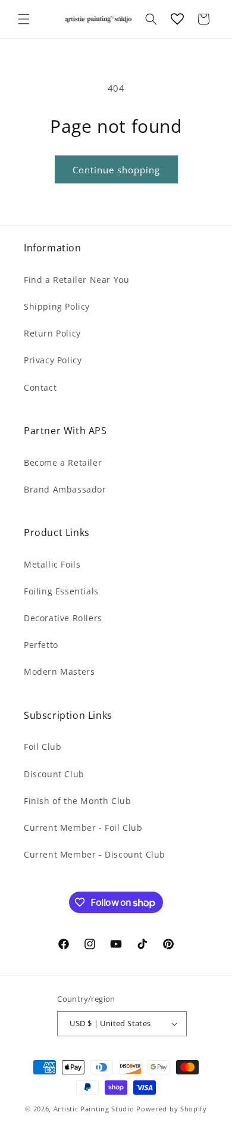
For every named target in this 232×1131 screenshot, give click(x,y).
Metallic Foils (52, 564)
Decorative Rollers (63, 618)
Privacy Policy (52, 360)
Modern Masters (59, 671)
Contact (40, 387)
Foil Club (42, 746)
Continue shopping (116, 170)
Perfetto (41, 644)
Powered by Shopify (171, 1108)
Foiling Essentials (61, 591)
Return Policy (52, 333)
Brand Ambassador (65, 489)
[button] (24, 19)
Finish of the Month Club (77, 800)
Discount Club (54, 774)
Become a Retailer (63, 462)
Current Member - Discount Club (94, 854)
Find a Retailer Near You (76, 279)
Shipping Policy (57, 306)
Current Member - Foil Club (83, 827)
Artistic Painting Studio (94, 1108)
